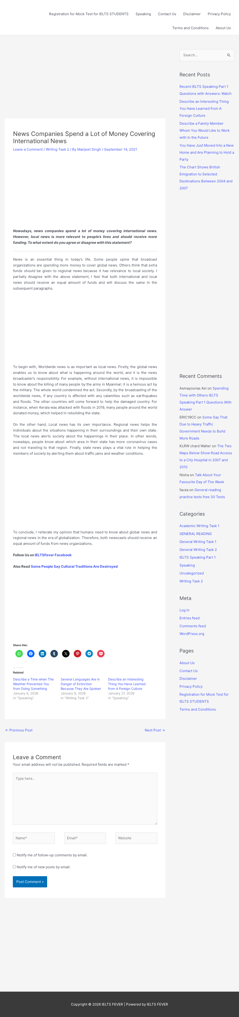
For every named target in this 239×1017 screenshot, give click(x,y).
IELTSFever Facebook (53, 555)
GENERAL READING (195, 534)
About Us (223, 28)
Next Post (155, 730)
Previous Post (18, 730)
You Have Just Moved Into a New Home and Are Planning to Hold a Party (206, 152)
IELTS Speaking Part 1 (197, 557)
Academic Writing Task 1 (199, 526)
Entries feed (189, 618)
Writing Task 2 (57, 149)
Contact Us (167, 14)
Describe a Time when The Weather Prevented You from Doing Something (33, 684)
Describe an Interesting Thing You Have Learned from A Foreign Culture (127, 684)
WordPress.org (191, 633)
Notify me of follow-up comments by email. (52, 855)
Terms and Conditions (190, 28)
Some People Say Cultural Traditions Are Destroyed (74, 566)
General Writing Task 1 (197, 541)
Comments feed (192, 626)
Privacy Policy (219, 14)
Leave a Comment (28, 149)
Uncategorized (191, 573)
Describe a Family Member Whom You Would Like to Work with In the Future (204, 130)
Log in (184, 610)
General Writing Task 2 (198, 549)
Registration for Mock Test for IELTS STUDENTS (89, 14)
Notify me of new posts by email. (43, 867)
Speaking (143, 14)
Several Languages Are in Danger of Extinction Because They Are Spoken (81, 684)
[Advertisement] (85, 84)
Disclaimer (192, 14)
